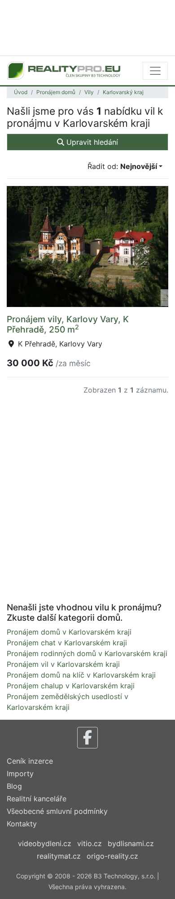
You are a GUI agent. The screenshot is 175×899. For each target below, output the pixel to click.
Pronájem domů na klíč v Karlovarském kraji (81, 674)
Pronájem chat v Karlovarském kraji (67, 642)
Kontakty (22, 823)
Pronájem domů (55, 92)
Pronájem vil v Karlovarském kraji (63, 664)
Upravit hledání (91, 142)
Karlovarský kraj (123, 92)
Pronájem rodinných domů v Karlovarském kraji (87, 653)
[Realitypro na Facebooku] (87, 737)
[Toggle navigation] (155, 71)
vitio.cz (89, 843)
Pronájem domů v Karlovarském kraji (69, 631)
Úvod (20, 92)
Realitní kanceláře (36, 798)
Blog (14, 786)
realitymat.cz (59, 855)
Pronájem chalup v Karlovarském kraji (71, 685)
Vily (89, 92)
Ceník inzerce (30, 760)
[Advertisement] (87, 27)
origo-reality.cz (112, 855)
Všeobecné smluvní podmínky (57, 811)
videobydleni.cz (44, 843)
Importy (20, 773)
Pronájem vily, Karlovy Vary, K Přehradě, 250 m (68, 324)
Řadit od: (122, 166)
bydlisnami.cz (131, 843)
